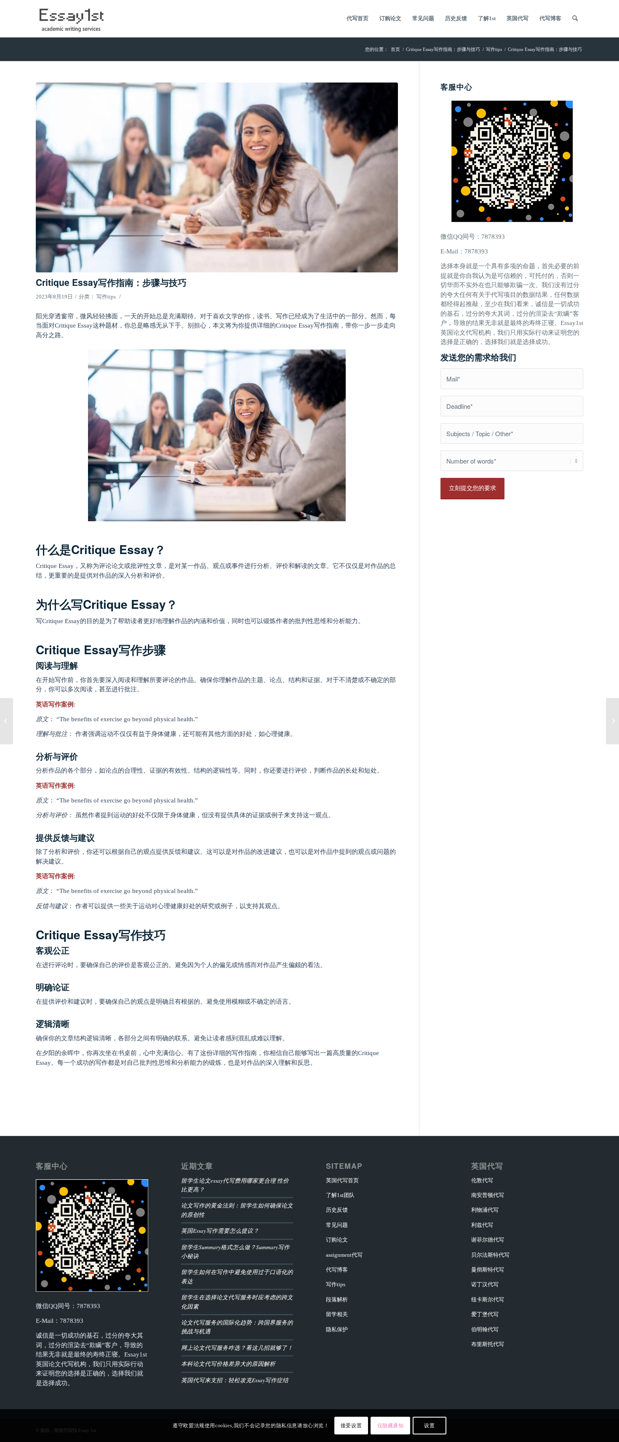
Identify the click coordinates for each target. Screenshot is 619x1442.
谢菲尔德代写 (487, 1240)
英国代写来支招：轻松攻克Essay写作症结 (234, 1380)
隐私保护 (337, 1329)
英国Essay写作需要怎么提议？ (220, 1230)
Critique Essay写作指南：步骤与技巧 (111, 282)
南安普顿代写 (487, 1195)
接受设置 (351, 1426)
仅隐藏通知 (390, 1426)
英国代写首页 (342, 1180)
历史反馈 (337, 1210)
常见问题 (337, 1225)
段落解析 (337, 1299)
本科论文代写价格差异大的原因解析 (228, 1363)
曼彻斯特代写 (487, 1269)
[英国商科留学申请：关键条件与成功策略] (6, 721)
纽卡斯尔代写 (487, 1299)
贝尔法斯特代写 (490, 1255)
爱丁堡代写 (485, 1314)
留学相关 (337, 1314)
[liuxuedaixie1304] (217, 177)
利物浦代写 (485, 1210)
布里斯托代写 (487, 1344)
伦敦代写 (482, 1180)
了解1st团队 (340, 1195)
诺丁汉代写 (485, 1284)
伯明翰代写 (485, 1329)
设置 (429, 1426)
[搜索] (575, 18)
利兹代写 (482, 1225)
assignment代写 (344, 1255)
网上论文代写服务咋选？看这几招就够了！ (237, 1347)
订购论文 (337, 1240)
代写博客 (337, 1269)
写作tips (106, 296)
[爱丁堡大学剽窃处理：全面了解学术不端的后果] (612, 721)
